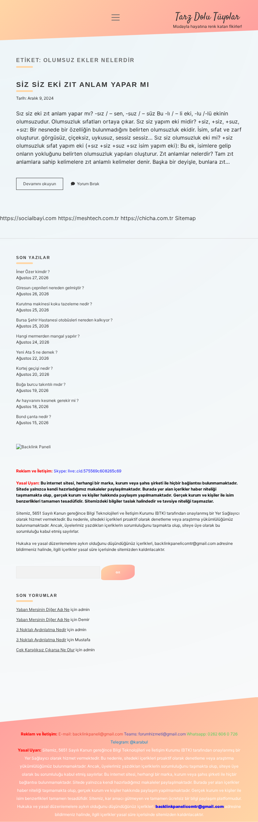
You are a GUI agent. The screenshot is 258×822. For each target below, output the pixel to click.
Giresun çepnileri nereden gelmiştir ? (50, 287)
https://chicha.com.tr (147, 218)
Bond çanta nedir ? (33, 416)
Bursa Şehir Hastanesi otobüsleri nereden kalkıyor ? (64, 319)
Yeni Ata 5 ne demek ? (36, 352)
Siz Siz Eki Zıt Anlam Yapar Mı (82, 84)
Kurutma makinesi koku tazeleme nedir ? (54, 303)
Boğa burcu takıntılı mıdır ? (41, 384)
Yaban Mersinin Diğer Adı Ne (43, 609)
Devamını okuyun (43, 185)
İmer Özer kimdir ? (33, 271)
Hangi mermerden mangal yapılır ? (48, 336)
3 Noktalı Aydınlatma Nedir (41, 629)
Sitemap (185, 218)
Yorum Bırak (88, 183)
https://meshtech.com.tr (88, 218)
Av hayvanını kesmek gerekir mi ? (47, 400)
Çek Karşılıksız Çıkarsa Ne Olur (45, 649)
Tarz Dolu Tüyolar (207, 17)
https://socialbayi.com (28, 218)
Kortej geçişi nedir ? (34, 368)
